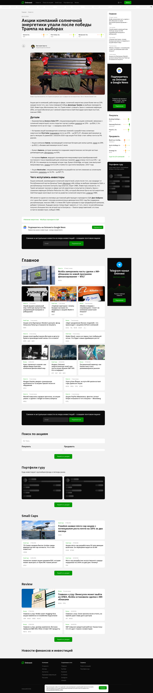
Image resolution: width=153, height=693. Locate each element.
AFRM (81, 386)
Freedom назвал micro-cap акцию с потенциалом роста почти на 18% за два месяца (80, 529)
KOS (60, 373)
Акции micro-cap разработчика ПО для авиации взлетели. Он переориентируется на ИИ (84, 546)
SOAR (67, 550)
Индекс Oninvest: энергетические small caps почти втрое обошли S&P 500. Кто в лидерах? (63, 367)
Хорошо (102, 688)
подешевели (54, 133)
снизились (43, 172)
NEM (33, 341)
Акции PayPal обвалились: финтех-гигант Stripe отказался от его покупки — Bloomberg (83, 397)
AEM (29, 341)
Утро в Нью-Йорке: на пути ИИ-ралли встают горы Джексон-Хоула (83, 382)
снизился (78, 123)
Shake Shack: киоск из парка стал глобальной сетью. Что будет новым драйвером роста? (83, 337)
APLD (24, 565)
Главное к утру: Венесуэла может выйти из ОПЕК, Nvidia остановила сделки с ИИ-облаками (80, 597)
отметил (89, 193)
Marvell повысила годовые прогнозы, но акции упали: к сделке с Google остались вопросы (41, 397)
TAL (71, 328)
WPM (24, 341)
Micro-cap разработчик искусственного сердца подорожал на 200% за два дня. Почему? (84, 561)
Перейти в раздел (63, 456)
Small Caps (58, 2)
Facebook (64, 672)
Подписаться (98, 227)
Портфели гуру (68, 2)
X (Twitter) (64, 675)
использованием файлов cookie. (54, 690)
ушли (77, 160)
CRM (24, 618)
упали (95, 143)
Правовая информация (49, 675)
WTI (53, 373)
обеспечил (67, 183)
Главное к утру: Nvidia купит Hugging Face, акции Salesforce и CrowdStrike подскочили (40, 615)
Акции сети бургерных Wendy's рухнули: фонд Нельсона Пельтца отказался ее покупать (41, 324)
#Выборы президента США (49, 220)
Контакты (45, 672)
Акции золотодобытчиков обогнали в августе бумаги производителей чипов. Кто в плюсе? (41, 337)
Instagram (64, 677)
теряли (47, 165)
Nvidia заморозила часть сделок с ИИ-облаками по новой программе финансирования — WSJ (79, 274)
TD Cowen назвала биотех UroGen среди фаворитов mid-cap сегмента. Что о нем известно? (39, 547)
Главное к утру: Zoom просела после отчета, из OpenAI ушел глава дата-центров (84, 615)
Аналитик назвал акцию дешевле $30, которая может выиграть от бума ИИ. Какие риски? (41, 561)
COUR (80, 328)
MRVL (72, 386)
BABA (81, 314)
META (25, 632)
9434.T (39, 618)
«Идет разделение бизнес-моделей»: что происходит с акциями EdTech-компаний (82, 324)
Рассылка (45, 677)
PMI (67, 565)
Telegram (64, 666)
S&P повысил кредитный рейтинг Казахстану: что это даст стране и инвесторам (84, 628)
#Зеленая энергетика (31, 220)
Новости (38, 2)
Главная (24, 12)
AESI (64, 373)
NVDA (60, 280)
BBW (53, 314)
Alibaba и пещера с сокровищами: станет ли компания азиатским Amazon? (89, 309)
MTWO (72, 550)
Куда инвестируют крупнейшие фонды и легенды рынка (43, 472)
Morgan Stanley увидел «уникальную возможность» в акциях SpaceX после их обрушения (39, 383)
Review (77, 2)
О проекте (45, 666)
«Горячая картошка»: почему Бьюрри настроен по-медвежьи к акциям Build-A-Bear (63, 309)
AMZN (71, 618)
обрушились (49, 152)
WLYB (75, 328)
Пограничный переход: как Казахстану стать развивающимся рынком (90, 366)
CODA (60, 535)
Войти (128, 2)
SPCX (24, 388)
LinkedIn (63, 680)
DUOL (67, 328)
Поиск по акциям (48, 2)
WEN (24, 328)
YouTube (63, 669)
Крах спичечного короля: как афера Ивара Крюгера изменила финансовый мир (34, 366)
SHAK (67, 341)
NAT (56, 373)
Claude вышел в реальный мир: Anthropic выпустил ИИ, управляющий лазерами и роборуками (34, 309)
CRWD (34, 618)
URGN (25, 552)
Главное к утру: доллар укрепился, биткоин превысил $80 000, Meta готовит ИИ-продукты (41, 628)
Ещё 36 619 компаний (116, 157)
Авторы (44, 669)
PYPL (76, 386)
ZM (67, 618)
